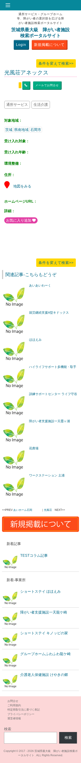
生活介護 (41, 105)
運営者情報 (14, 718)
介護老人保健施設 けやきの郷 (44, 675)
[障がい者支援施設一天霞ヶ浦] (14, 421)
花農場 (33, 448)
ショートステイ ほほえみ (40, 591)
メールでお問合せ (47, 85)
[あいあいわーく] (14, 285)
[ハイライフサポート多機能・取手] (14, 367)
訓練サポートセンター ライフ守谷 (53, 394)
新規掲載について (49, 45)
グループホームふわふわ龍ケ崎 (45, 654)
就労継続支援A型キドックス (49, 312)
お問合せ (12, 701)
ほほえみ (35, 339)
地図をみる (22, 186)
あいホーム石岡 (22, 510)
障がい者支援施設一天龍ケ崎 (43, 612)
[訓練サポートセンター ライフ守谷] (14, 394)
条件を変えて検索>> (56, 63)
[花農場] (14, 448)
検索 (7, 729)
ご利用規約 (14, 705)
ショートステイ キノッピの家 (44, 633)
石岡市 (35, 130)
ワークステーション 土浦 (47, 475)
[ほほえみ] (14, 339)
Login (21, 45)
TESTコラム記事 (34, 555)
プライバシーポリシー (20, 714)
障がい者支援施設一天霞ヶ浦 (49, 421)
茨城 (8, 130)
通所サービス (17, 105)
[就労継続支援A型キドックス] (14, 312)
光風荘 (48, 510)
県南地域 (21, 130)
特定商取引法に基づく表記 (23, 709)
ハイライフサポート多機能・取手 (52, 367)
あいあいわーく (40, 285)
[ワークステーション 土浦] (14, 475)
